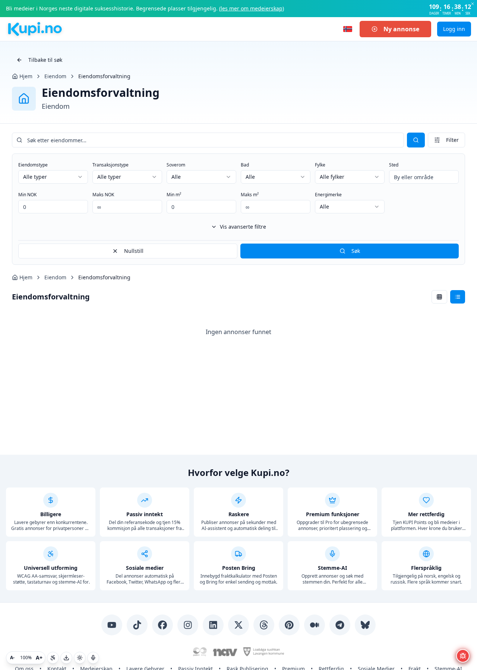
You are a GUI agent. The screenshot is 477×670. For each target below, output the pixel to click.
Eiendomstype (33, 165)
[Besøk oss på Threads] (263, 625)
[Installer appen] (66, 658)
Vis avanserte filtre (243, 226)
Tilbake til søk (45, 59)
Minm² (174, 194)
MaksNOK (103, 194)
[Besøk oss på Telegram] (339, 625)
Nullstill (133, 250)
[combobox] (53, 177)
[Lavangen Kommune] (263, 651)
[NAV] (225, 651)
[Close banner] (473, 4)
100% (26, 657)
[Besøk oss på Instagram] (187, 625)
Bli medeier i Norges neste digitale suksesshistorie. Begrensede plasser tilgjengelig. (145, 8)
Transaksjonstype (110, 165)
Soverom (176, 165)
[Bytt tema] (80, 658)
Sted (393, 165)
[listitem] (50, 512)
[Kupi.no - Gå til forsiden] (34, 29)
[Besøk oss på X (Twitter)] (238, 625)
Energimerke (328, 194)
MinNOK (27, 194)
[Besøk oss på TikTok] (137, 625)
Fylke (320, 165)
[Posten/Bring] (200, 651)
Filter (452, 139)
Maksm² (250, 194)
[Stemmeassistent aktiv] (93, 658)
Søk (355, 250)
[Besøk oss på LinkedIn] (213, 625)
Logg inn (454, 28)
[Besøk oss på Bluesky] (365, 625)
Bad (245, 165)
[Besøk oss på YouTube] (111, 625)
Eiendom (55, 76)
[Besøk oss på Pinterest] (289, 625)
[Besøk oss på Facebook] (162, 625)
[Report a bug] (463, 656)
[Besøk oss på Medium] (314, 625)
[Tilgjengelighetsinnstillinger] (53, 658)
